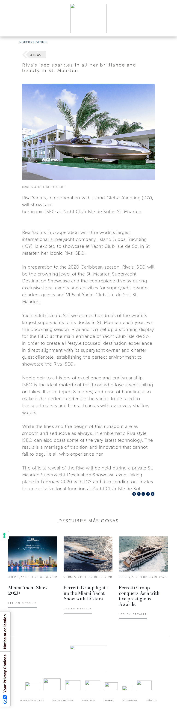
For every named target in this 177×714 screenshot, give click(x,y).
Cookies (109, 700)
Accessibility (130, 700)
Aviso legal (88, 700)
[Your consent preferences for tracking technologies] (4, 535)
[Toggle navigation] (168, 28)
